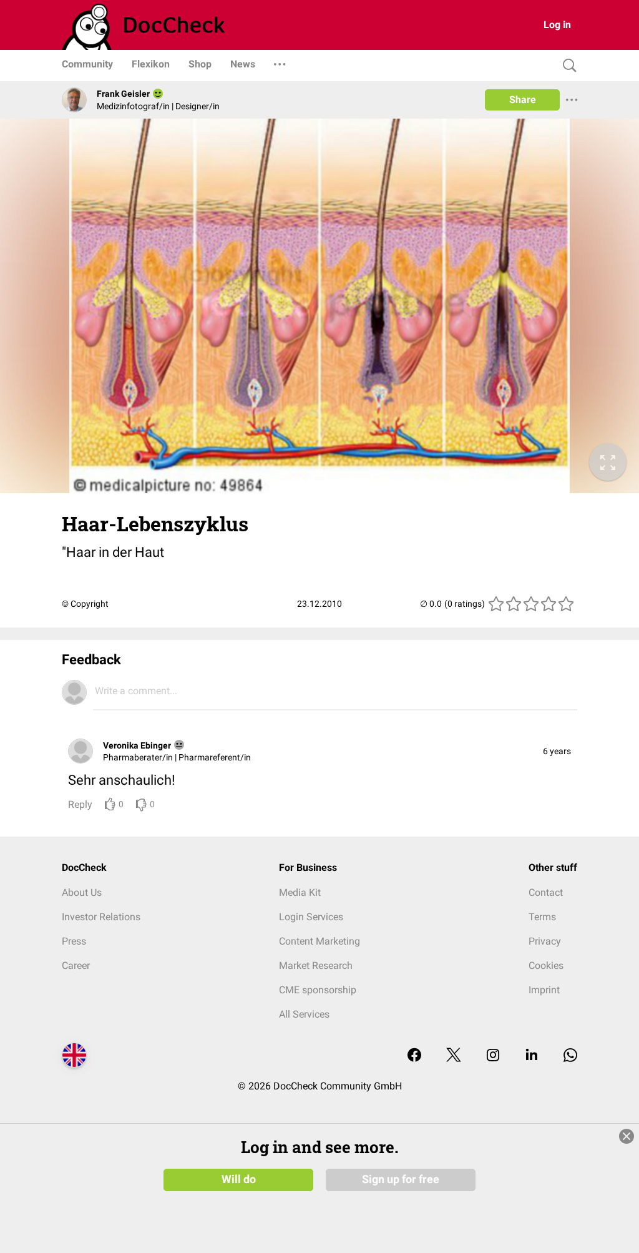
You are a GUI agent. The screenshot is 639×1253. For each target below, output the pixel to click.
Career (76, 965)
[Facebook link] (414, 1056)
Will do (239, 1179)
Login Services (311, 917)
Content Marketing (319, 941)
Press (74, 941)
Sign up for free (400, 1179)
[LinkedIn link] (532, 1056)
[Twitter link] (453, 1056)
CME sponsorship (317, 990)
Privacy (545, 941)
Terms (542, 917)
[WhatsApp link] (570, 1056)
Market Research (316, 965)
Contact (546, 892)
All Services (304, 1014)
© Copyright (85, 604)
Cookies (546, 965)
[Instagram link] (493, 1056)
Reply (80, 804)
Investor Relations (101, 917)
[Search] (566, 66)
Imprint (544, 990)
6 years (557, 751)
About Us (82, 892)
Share (522, 100)
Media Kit (300, 892)
